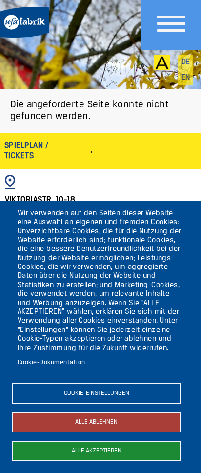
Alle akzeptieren (96, 451)
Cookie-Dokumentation (51, 362)
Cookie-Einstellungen (96, 393)
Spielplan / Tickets (26, 151)
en (185, 78)
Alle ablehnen (96, 422)
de (185, 62)
